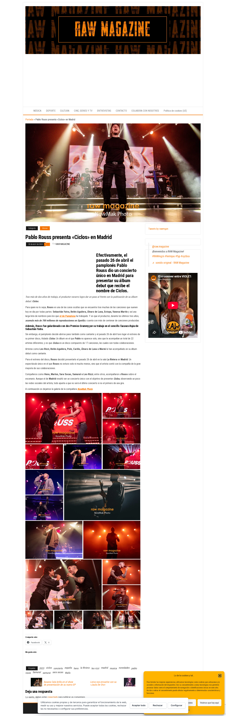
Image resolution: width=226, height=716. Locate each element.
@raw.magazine (160, 246)
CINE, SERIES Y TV (83, 110)
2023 (41, 668)
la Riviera (84, 667)
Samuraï (37, 672)
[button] (219, 675)
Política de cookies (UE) (175, 110)
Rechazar (158, 705)
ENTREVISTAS (104, 110)
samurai (47, 672)
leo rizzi (95, 668)
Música (45, 228)
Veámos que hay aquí (209, 702)
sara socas (57, 672)
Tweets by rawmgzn (158, 228)
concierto (58, 668)
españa (68, 667)
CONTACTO (121, 110)
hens (76, 668)
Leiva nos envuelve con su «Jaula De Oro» (103, 683)
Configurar (176, 705)
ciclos (49, 667)
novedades (124, 667)
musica (113, 668)
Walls (67, 672)
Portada (29, 119)
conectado (53, 697)
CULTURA (64, 110)
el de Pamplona (67, 316)
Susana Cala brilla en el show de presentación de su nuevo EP (59, 683)
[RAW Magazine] (27, 111)
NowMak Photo (85, 389)
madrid (104, 667)
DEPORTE (51, 110)
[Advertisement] (113, 77)
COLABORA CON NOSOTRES (145, 110)
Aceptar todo (139, 705)
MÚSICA (37, 110)
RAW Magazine (63, 244)
